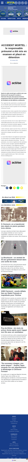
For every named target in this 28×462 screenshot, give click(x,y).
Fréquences (14, 423)
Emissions (14, 437)
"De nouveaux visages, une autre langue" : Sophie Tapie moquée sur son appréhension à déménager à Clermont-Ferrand (13, 367)
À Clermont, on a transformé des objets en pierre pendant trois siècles (13, 226)
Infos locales (14, 429)
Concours (14, 439)
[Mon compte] (25, 2)
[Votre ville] (16, 2)
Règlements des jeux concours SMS (14, 452)
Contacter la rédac (14, 431)
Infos (19, 18)
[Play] (2, 12)
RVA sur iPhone (14, 444)
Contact (14, 418)
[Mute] (27, 8)
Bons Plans (12, 18)
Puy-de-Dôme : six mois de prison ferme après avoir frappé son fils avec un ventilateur (14, 330)
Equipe (14, 420)
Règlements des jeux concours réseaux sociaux (14, 450)
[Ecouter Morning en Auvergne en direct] (14, 201)
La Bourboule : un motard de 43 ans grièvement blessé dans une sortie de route (13, 260)
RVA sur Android (14, 445)
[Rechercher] (22, 2)
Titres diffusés (14, 421)
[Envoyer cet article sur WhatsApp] (17, 188)
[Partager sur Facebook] (6, 188)
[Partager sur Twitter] (10, 188)
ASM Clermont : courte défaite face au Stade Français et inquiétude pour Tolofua (13, 293)
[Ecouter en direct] (19, 2)
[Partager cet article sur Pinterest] (14, 188)
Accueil (3, 18)
